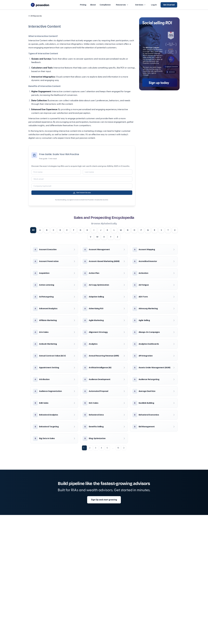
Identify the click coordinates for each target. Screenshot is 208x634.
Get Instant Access (83, 193)
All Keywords (35, 16)
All (33, 230)
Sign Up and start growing (104, 500)
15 (118, 448)
